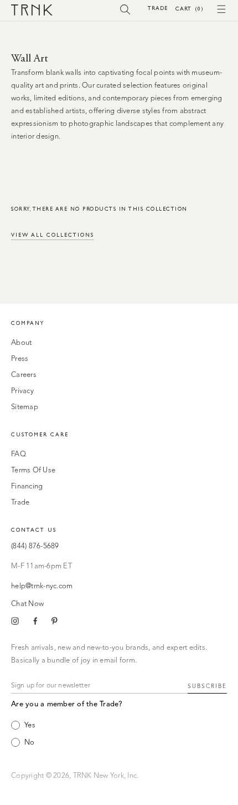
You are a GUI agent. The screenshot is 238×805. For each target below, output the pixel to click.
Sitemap (24, 407)
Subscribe (207, 686)
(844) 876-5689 (35, 546)
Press (19, 359)
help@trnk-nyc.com (42, 586)
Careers (24, 375)
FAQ (18, 454)
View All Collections (52, 235)
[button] (125, 9)
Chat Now (27, 604)
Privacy (22, 391)
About (21, 343)
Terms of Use (33, 470)
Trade (158, 8)
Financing (27, 486)
